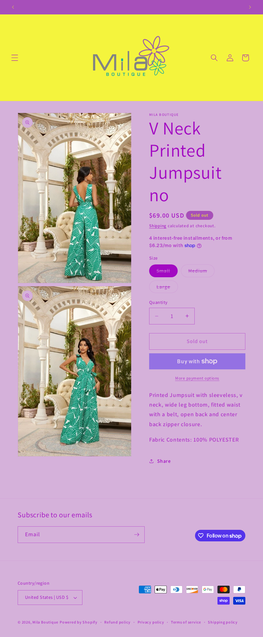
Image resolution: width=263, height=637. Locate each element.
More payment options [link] (197, 378)
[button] (14, 57)
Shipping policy (223, 622)
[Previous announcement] (13, 7)
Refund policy (117, 622)
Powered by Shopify (79, 622)
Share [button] (164, 461)
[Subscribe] (136, 534)
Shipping (157, 225)
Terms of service (186, 622)
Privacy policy (151, 622)
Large (167, 288)
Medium (201, 272)
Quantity (158, 302)
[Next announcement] (250, 7)
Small (167, 272)
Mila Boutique (45, 622)
